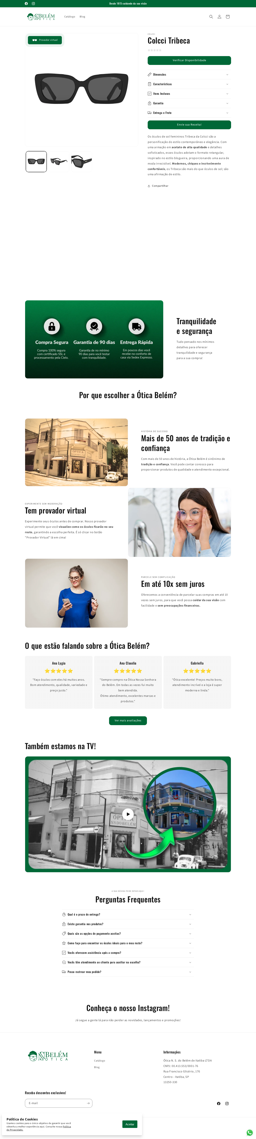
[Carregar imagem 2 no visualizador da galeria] (59, 161)
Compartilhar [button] (160, 186)
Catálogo (99, 1061)
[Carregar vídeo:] (128, 814)
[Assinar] (88, 1103)
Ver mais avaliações (128, 720)
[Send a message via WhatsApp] (249, 1132)
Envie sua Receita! (189, 125)
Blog (97, 1067)
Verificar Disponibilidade (189, 60)
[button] (211, 17)
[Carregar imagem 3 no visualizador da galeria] (81, 161)
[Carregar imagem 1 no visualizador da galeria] (36, 161)
